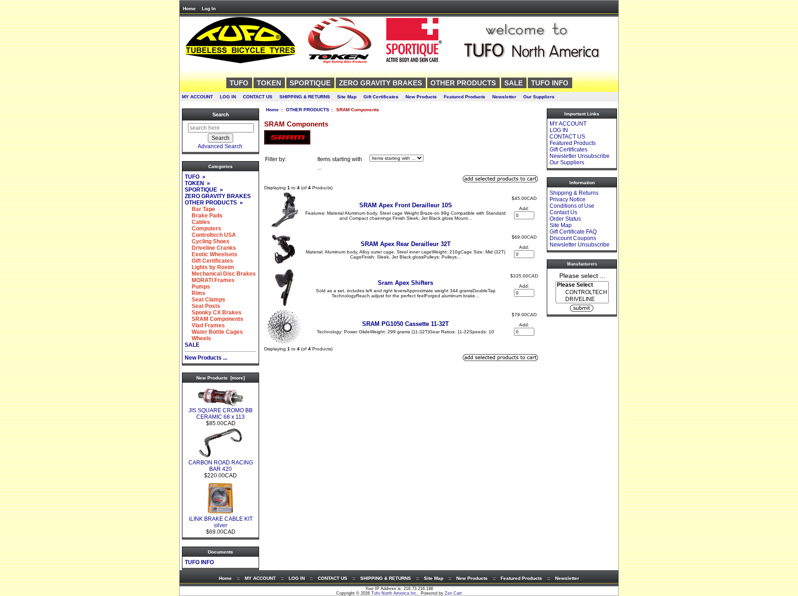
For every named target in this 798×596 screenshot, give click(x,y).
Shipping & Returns (574, 193)
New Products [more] (220, 377)
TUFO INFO (549, 83)
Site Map (347, 96)
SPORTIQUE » (204, 190)
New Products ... (206, 358)
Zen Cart (453, 593)
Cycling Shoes (207, 241)
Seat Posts (202, 306)
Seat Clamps (205, 299)
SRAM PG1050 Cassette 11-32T (405, 323)
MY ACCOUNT (197, 96)
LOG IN (228, 96)
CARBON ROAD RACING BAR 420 (220, 465)
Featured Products (464, 96)
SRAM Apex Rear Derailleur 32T (406, 244)
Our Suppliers (539, 96)
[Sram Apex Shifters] (284, 304)
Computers (203, 228)
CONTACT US (257, 96)
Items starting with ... (339, 163)
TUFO (239, 83)
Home (189, 8)
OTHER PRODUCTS (307, 109)
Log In (209, 8)
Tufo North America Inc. (394, 593)
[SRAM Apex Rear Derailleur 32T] (284, 265)
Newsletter (504, 96)
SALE (513, 83)
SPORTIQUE (310, 83)
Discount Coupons (573, 238)
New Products (421, 96)
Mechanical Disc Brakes (220, 274)
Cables (197, 222)
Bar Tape (200, 209)
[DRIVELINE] (582, 299)
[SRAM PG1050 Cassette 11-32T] (284, 343)
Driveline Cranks (210, 248)
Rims (195, 293)
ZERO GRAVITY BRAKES (380, 83)
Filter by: (275, 159)
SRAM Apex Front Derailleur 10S (405, 205)
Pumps (197, 286)
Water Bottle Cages (214, 332)
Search (220, 114)
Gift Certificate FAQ (573, 232)
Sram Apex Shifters (405, 282)
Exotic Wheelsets (211, 254)
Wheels (198, 338)
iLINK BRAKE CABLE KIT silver (221, 522)
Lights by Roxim (209, 267)
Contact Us (563, 212)
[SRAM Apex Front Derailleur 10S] (284, 226)
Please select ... (582, 275)
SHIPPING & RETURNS (304, 96)
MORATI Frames (210, 280)
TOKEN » (197, 183)
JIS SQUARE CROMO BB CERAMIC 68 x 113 (220, 413)
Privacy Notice (568, 199)
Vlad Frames (205, 325)
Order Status (565, 219)
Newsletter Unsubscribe (580, 156)
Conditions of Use (572, 206)
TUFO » (195, 177)
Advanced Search (220, 146)
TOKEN (269, 83)
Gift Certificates (381, 96)
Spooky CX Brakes (213, 312)
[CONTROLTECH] (582, 292)
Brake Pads (204, 215)
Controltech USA (210, 235)
